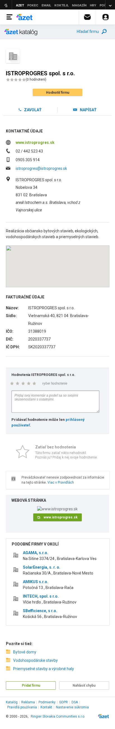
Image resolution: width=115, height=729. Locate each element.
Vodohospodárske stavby (35, 660)
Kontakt (46, 707)
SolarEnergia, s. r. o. (41, 567)
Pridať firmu (31, 685)
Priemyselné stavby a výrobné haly (43, 669)
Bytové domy (24, 652)
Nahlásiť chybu (84, 685)
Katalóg (12, 702)
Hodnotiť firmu (57, 93)
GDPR (63, 702)
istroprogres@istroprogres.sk (41, 168)
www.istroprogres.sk (35, 142)
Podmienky (47, 702)
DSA (74, 702)
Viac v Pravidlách (60, 482)
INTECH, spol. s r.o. (41, 596)
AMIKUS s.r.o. (35, 582)
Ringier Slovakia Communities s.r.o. (58, 716)
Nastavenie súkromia (72, 707)
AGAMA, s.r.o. (35, 553)
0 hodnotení (36, 79)
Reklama (28, 702)
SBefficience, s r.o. (40, 611)
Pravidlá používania (22, 707)
